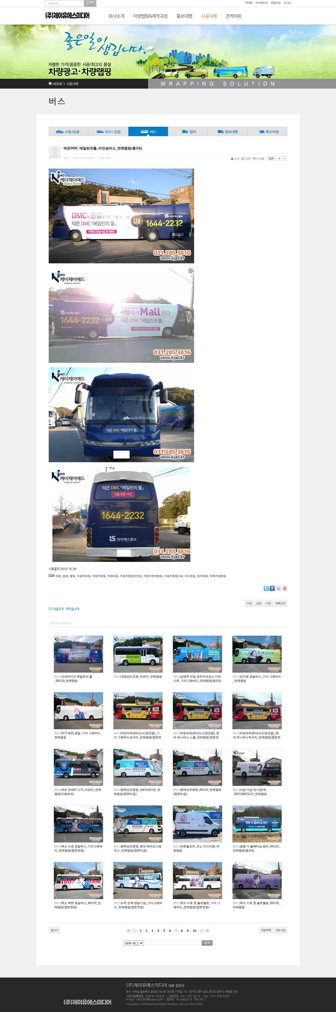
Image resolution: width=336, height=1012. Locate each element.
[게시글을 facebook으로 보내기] (272, 588)
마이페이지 (262, 2)
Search (90, 3)
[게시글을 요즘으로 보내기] (284, 588)
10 (194, 931)
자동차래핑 (84, 575)
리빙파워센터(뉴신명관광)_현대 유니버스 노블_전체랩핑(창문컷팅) (196, 737)
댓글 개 (58, 609)
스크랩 (260, 158)
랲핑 (72, 575)
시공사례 (209, 15)
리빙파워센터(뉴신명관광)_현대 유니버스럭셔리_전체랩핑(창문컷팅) (256, 737)
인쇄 (248, 158)
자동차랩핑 (99, 575)
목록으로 (280, 603)
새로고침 (280, 930)
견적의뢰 (233, 15)
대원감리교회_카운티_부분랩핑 (138, 676)
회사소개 (116, 15)
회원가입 (276, 2)
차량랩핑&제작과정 (150, 15)
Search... (54, 3)
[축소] (284, 158)
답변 (258, 603)
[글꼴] (272, 158)
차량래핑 (112, 575)
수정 (249, 603)
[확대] (279, 158)
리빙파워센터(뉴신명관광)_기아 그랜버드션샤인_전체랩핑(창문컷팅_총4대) (137, 737)
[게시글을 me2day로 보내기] (278, 588)
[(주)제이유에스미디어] (67, 22)
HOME (249, 2)
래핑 (58, 575)
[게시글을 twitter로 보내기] (266, 588)
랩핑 (65, 575)
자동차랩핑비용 (173, 575)
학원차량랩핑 (218, 575)
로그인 (287, 2)
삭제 (268, 603)
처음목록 (266, 930)
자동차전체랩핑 (152, 575)
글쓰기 (54, 930)
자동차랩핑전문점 (131, 575)
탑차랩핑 (202, 575)
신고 (237, 158)
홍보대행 (184, 15)
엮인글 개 (72, 609)
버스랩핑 (190, 575)
